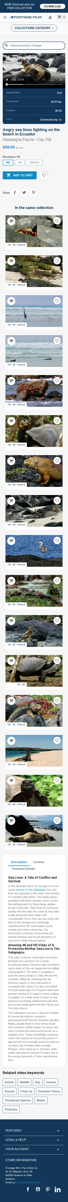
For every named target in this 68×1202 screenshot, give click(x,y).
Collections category (33, 28)
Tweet (24, 192)
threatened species (18, 1100)
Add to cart (20, 175)
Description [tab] (19, 862)
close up (26, 1091)
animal (9, 1082)
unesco (51, 1082)
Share (14, 192)
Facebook (28, 1189)
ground (9, 1091)
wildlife (24, 1082)
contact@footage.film (29, 1182)
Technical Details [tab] (23, 869)
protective (11, 1109)
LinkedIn (58, 1189)
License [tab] (38, 862)
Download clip (49, 119)
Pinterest (33, 192)
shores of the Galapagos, (31, 889)
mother (41, 1100)
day (37, 1082)
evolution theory (49, 1091)
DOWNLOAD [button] (52, 6)
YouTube (38, 1189)
